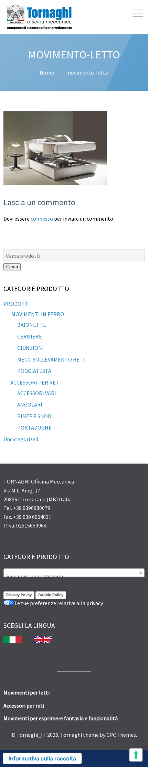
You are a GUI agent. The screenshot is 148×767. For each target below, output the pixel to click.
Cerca (12, 266)
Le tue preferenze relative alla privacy (58, 603)
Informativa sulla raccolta (42, 758)
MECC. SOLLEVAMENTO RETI (51, 359)
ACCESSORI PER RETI (35, 382)
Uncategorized (20, 439)
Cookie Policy (50, 594)
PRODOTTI (16, 303)
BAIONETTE (31, 324)
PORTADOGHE (34, 427)
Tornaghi (71, 734)
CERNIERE (29, 336)
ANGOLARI (29, 404)
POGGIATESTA (34, 370)
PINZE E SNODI (35, 416)
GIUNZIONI (30, 347)
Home (47, 72)
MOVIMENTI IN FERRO (37, 314)
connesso (42, 218)
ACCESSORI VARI (36, 393)
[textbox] (74, 576)
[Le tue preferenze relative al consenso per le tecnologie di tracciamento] (135, 755)
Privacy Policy (19, 594)
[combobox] (74, 573)
